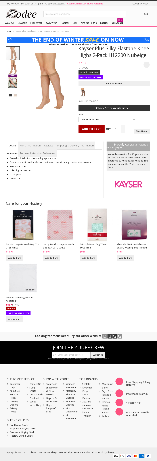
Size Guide (141, 131)
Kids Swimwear (71, 417)
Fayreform (107, 391)
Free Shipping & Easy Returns (138, 383)
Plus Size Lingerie (70, 396)
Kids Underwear (72, 410)
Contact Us (35, 383)
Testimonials (36, 394)
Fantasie (106, 394)
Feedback (34, 398)
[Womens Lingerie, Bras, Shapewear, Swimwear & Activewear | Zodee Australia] (21, 14)
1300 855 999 (133, 403)
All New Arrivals (50, 393)
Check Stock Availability (112, 108)
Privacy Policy (86, 359)
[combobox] (84, 14)
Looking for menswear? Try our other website (68, 336)
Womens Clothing (70, 403)
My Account (13, 3)
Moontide (87, 387)
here (110, 167)
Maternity (71, 390)
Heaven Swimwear (87, 407)
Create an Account (55, 3)
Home (8, 31)
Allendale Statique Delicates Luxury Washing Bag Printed (132, 246)
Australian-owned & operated (137, 414)
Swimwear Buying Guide (22, 432)
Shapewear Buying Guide (23, 428)
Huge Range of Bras (51, 408)
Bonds (105, 412)
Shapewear (52, 387)
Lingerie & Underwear (52, 399)
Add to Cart (14, 257)
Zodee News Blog (35, 403)
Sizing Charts (32, 389)
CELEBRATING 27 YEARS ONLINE (85, 3)
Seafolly (86, 383)
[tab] (12, 146)
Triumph (86, 415)
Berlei (105, 387)
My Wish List (27, 3)
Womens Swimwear (71, 385)
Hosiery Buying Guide (21, 435)
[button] (13, 67)
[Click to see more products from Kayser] (128, 184)
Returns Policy (14, 396)
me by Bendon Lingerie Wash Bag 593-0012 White (58, 246)
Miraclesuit (107, 383)
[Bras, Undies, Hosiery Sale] (78, 38)
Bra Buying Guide (19, 424)
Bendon (106, 398)
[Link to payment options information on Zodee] (132, 456)
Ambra (105, 416)
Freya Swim (85, 393)
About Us (15, 390)
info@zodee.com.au (137, 394)
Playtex (106, 401)
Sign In (39, 3)
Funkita (86, 398)
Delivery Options (14, 403)
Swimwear (51, 383)
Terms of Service (99, 359)
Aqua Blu (86, 401)
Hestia (85, 412)
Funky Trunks (105, 407)
